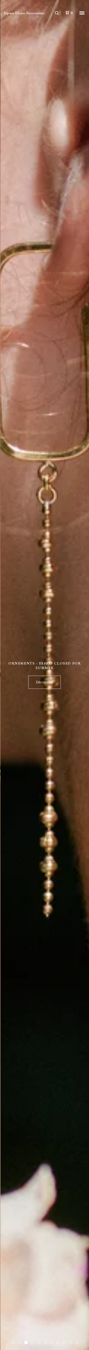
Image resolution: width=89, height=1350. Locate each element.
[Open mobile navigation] (82, 13)
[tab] (13, 1342)
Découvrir (44, 682)
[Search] (57, 13)
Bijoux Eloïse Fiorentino (24, 12)
